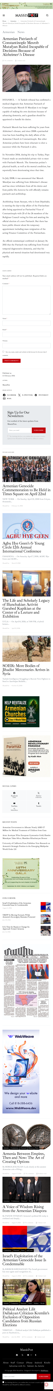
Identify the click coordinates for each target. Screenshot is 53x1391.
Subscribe (39, 430)
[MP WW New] (20, 1071)
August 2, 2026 (7, 908)
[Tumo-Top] (26, 5)
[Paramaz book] (26, 756)
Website (5, 341)
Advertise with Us (17, 1366)
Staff (13, 1362)
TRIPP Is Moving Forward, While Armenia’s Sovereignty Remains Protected (18, 916)
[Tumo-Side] (20, 873)
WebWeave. (44, 1371)
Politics (36, 1303)
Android (38, 1362)
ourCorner (30, 1250)
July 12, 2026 (6, 932)
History (30, 1148)
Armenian (13, 21)
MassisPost (6, 385)
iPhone (29, 1362)
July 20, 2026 (6, 920)
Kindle (47, 1362)
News (20, 32)
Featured (23, 1148)
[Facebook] (17, 1355)
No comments (8, 61)
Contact (20, 1362)
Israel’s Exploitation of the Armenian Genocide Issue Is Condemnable (16, 904)
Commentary (15, 1148)
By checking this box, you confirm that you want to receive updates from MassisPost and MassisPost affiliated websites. (26, 437)
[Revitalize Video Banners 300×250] (20, 711)
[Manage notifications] (46, 1385)
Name (4, 318)
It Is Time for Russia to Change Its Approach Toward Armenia (15, 928)
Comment (5, 284)
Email (4, 330)
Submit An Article (35, 1366)
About (6, 1362)
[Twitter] (22, 1355)
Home (4, 21)
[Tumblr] (36, 1355)
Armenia (6, 1148)
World (42, 1303)
